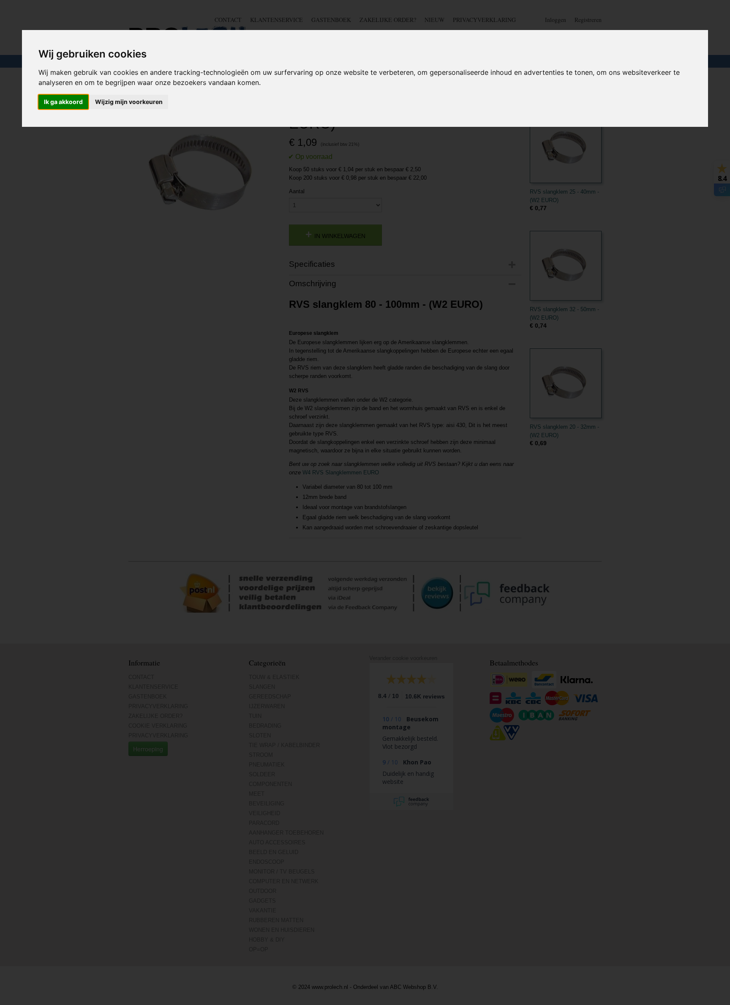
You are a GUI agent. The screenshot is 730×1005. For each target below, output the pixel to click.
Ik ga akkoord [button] (63, 101)
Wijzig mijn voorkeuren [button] (129, 101)
